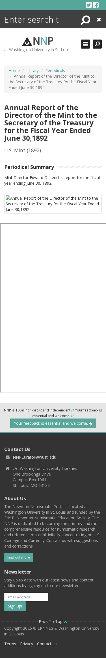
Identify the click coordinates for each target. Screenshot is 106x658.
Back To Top (51, 621)
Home (14, 70)
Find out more (18, 557)
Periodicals (55, 70)
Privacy (26, 643)
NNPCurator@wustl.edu (34, 457)
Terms (10, 643)
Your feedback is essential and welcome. (51, 423)
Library (32, 70)
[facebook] (96, 4)
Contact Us (47, 643)
